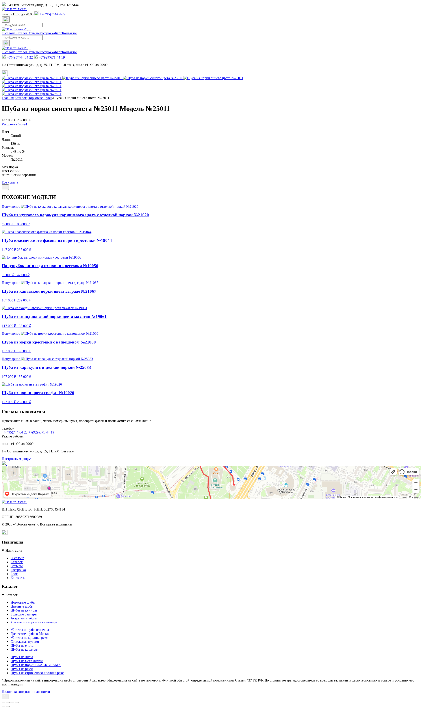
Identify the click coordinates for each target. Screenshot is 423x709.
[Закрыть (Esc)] (17, 702)
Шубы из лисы (22, 657)
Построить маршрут (17, 459)
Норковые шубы (23, 602)
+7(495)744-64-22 (52, 14)
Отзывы (34, 33)
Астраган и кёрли (24, 618)
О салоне (8, 33)
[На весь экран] (8, 702)
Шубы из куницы (24, 610)
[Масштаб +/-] (3, 702)
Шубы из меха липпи (27, 661)
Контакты (69, 33)
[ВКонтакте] (11, 74)
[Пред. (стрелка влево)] (3, 706)
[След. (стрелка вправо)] (8, 706)
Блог (58, 33)
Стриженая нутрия (25, 641)
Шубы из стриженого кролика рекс (37, 673)
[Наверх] (5, 696)
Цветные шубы (22, 606)
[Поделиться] (5, 187)
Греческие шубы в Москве (30, 634)
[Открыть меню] (29, 30)
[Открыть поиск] (6, 19)
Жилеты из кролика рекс (29, 637)
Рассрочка (47, 33)
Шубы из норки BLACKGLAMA (36, 665)
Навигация (14, 550)
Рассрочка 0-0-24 (14, 124)
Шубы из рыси (22, 669)
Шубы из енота (22, 645)
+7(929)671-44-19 (51, 57)
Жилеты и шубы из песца (30, 630)
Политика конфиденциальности (26, 692)
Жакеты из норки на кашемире (34, 622)
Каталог (21, 33)
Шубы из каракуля (24, 649)
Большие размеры (24, 614)
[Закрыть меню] (29, 49)
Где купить (10, 182)
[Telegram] (5, 74)
